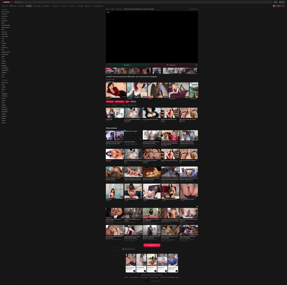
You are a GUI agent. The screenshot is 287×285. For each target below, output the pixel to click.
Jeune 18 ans (5, 36)
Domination (5, 111)
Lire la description (110, 79)
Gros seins (4, 32)
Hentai (3, 45)
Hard (3, 23)
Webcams (14, 6)
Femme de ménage (165, 181)
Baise (3, 56)
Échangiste (4, 109)
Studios (73, 6)
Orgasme (133, 101)
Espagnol (4, 116)
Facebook (114, 105)
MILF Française (5, 27)
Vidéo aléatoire (99, 6)
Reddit (123, 105)
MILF (3, 29)
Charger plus (152, 245)
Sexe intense (5, 54)
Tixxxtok (22, 6)
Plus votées (38, 6)
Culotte (3, 87)
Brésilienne (4, 96)
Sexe (3, 77)
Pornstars (65, 6)
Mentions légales (154, 277)
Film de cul (4, 16)
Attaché (4, 114)
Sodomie (4, 43)
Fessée (3, 120)
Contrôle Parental (134, 277)
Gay (3, 59)
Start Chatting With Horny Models (187, 199)
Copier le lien (133, 105)
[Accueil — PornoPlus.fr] (7, 2)
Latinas (3, 63)
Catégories (47, 6)
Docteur (4, 98)
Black (112, 144)
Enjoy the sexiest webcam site (131, 199)
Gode (3, 102)
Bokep (3, 89)
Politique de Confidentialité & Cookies (169, 277)
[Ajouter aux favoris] (196, 65)
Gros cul (4, 18)
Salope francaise (6, 25)
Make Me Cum (109, 199)
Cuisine (4, 123)
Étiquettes (81, 6)
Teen (3, 38)
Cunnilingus (5, 68)
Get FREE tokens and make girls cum (151, 199)
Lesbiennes (4, 20)
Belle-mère (4, 47)
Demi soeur (5, 82)
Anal (3, 41)
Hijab (3, 84)
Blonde (144, 144)
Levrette (4, 61)
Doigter (4, 118)
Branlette (4, 72)
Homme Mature (127, 143)
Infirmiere (4, 107)
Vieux (120, 239)
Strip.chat (108, 200)
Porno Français (5, 11)
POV (173, 240)
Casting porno (149, 144)
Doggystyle (4, 93)
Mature (162, 146)
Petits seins (108, 223)
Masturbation (5, 70)
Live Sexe (89, 6)
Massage (4, 65)
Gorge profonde (6, 52)
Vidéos (29, 6)
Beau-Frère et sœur (165, 239)
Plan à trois (4, 34)
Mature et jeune (120, 101)
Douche (4, 105)
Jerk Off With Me (140, 267)
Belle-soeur (108, 144)
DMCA (126, 277)
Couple (3, 100)
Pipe (3, 50)
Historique (56, 6)
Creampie (155, 144)
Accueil (6, 6)
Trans (3, 74)
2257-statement (144, 277)
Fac (2, 91)
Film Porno (4, 14)
